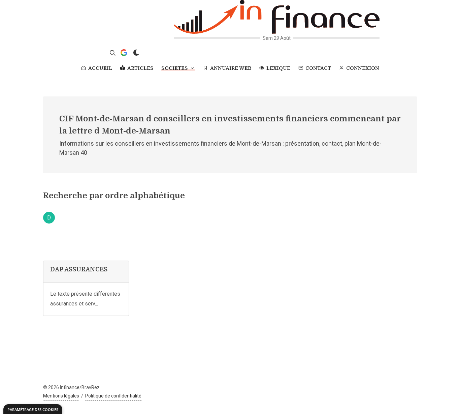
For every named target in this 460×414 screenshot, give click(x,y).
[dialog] (32, 409)
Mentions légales (61, 395)
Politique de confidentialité (113, 395)
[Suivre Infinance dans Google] (124, 52)
